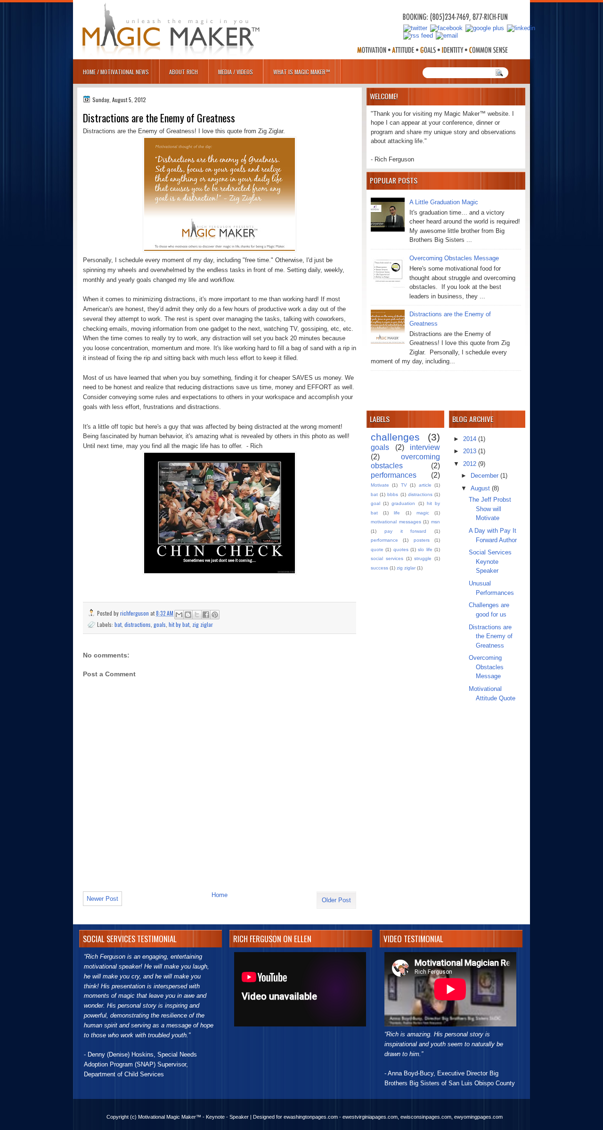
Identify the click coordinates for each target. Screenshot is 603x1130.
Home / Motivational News (116, 72)
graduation (403, 503)
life (397, 512)
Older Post (336, 900)
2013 (470, 451)
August (481, 488)
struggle (423, 558)
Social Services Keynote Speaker (490, 561)
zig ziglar (202, 624)
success (379, 567)
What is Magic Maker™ (301, 72)
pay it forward (405, 531)
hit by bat (179, 624)
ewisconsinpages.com (425, 1117)
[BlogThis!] (188, 614)
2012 (470, 463)
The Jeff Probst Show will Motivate (490, 508)
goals (160, 624)
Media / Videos (235, 72)
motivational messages (396, 521)
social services (387, 558)
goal (375, 503)
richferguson (135, 613)
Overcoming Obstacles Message (454, 258)
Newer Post (102, 898)
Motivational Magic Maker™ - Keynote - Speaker (193, 1117)
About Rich (183, 72)
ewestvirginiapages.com (370, 1117)
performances (393, 475)
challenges (395, 437)
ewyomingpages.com (478, 1117)
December (485, 475)
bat (118, 624)
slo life (425, 549)
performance (384, 540)
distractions (137, 624)
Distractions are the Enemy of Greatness (491, 636)
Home (220, 894)
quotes (400, 549)
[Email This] (179, 614)
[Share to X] (197, 614)
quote (377, 549)
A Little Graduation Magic (443, 202)
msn (435, 521)
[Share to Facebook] (206, 614)
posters (422, 540)
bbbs (392, 494)
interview (425, 447)
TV (404, 485)
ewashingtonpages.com (311, 1117)
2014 (470, 438)
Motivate (380, 485)
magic (422, 512)
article (425, 485)
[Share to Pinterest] (215, 614)
